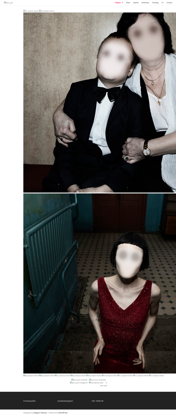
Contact (169, 3)
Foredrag (155, 3)
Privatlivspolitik (29, 401)
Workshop (145, 3)
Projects (118, 3)
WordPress (63, 413)
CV (162, 3)
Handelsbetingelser (65, 401)
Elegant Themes (40, 413)
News (128, 3)
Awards (135, 3)
